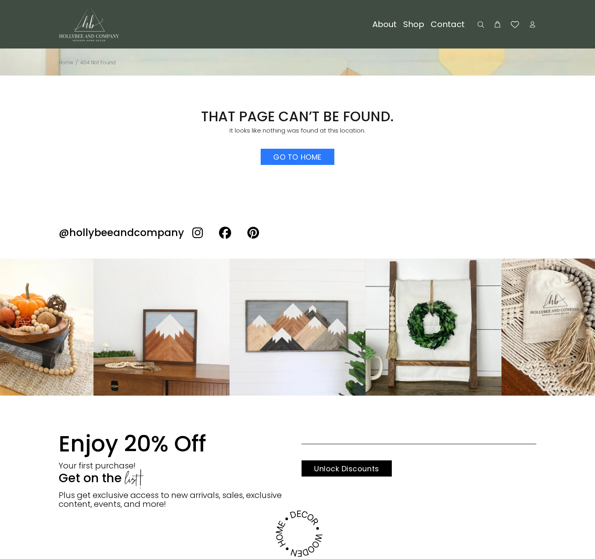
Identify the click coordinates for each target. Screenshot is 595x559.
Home (66, 62)
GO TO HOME (297, 157)
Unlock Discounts (346, 469)
